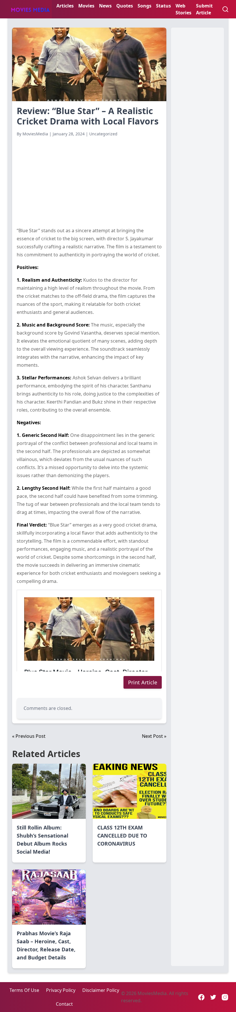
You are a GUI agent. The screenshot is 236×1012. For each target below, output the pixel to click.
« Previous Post (28, 736)
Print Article (142, 682)
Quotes (124, 6)
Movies (86, 6)
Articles (65, 6)
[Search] (225, 9)
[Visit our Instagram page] (225, 997)
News (105, 6)
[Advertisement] (89, 181)
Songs (144, 6)
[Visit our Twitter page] (213, 997)
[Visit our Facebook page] (201, 997)
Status (163, 6)
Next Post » (154, 736)
